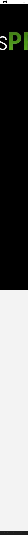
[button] (24, 1)
